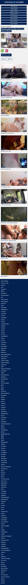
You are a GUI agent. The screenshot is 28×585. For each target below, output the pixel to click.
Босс (2, 297)
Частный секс (4, 574)
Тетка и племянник (5, 550)
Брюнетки (4, 31)
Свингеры (3, 515)
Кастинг (3, 405)
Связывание (4, 517)
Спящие (3, 534)
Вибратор (3, 350)
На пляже (3, 450)
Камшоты (3, 403)
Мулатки (3, 444)
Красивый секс (4, 413)
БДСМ (2, 291)
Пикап (2, 489)
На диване (3, 446)
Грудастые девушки (6, 368)
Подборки (3, 495)
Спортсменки (4, 532)
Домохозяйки (4, 379)
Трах (2, 554)
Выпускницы (4, 356)
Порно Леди (14, 9)
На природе (4, 452)
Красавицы (4, 411)
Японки (3, 583)
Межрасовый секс (5, 434)
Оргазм (3, 475)
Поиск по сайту (4, 283)
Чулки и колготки (5, 577)
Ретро (2, 509)
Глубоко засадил (5, 362)
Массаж (3, 428)
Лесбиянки (3, 421)
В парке (3, 332)
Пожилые (3, 501)
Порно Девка (14, 16)
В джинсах (3, 313)
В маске (3, 319)
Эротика (3, 581)
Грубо (2, 366)
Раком (2, 507)
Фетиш (2, 562)
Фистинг (3, 564)
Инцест (3, 401)
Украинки (3, 556)
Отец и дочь (4, 481)
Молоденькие (5, 29)
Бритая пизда (4, 301)
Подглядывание (5, 497)
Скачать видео (7, 55)
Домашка (3, 377)
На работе (3, 454)
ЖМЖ (2, 389)
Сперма (3, 530)
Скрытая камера (5, 526)
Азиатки (3, 285)
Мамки (2, 426)
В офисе (3, 328)
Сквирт (2, 523)
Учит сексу (3, 560)
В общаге (3, 326)
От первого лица (20, 29)
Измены (3, 399)
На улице (3, 456)
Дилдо (2, 372)
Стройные (3, 544)
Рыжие (2, 513)
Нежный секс (4, 468)
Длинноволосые (5, 375)
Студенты (3, 546)
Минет (9, 31)
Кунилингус (4, 417)
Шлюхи (3, 579)
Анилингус (3, 289)
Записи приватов (5, 393)
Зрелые (3, 397)
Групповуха (3, 370)
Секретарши (4, 519)
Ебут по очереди (5, 383)
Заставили (3, 395)
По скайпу (3, 493)
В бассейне (3, 307)
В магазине (4, 317)
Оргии (2, 477)
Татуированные (4, 548)
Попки (2, 503)
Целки (2, 572)
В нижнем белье (5, 324)
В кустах (3, 315)
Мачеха (3, 432)
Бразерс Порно (14, 11)
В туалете (3, 344)
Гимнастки (3, 358)
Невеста (3, 464)
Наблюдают (4, 458)
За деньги (3, 391)
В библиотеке (4, 309)
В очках (3, 330)
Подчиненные (4, 499)
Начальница (4, 462)
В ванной (3, 311)
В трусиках (3, 342)
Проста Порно (14, 14)
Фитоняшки (4, 566)
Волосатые (3, 352)
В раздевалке (4, 336)
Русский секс (4, 511)
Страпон (3, 538)
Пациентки (3, 487)
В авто (2, 305)
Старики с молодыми (6, 536)
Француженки (4, 568)
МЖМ (2, 436)
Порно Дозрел (14, 19)
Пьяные (3, 505)
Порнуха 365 (14, 6)
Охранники (3, 485)
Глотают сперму (5, 360)
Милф (2, 438)
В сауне (3, 338)
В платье (3, 334)
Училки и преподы (5, 558)
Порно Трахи (14, 21)
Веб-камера (4, 346)
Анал (2, 287)
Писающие (3, 491)
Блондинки (4, 293)
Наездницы (4, 460)
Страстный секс (5, 540)
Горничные (3, 364)
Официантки (4, 483)
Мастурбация (4, 430)
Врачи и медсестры (5, 354)
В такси (3, 340)
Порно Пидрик (14, 23)
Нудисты (3, 472)
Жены (2, 385)
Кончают (3, 409)
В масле (3, 321)
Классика (12, 29)
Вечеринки (3, 348)
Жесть (2, 387)
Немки (2, 470)
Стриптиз (3, 542)
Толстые (3, 552)
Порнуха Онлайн (14, 2)
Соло (2, 528)
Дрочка (3, 381)
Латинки (3, 419)
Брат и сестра (4, 299)
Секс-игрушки (4, 521)
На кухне (3, 448)
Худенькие (3, 570)
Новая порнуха (4, 281)
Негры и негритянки (6, 466)
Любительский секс (6, 424)
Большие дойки (5, 295)
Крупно (2, 415)
